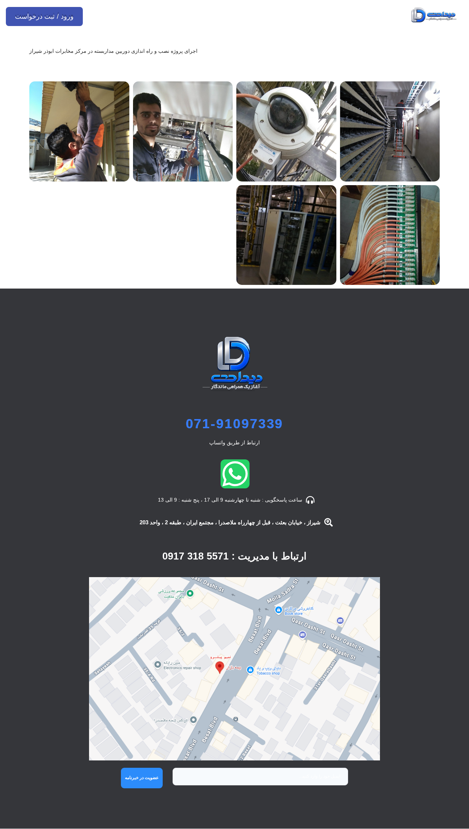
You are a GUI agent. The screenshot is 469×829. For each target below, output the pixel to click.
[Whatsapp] (235, 473)
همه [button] (253, 67)
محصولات (307, 14)
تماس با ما (126, 14)
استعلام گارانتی (183, 14)
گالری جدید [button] (223, 67)
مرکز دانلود (248, 14)
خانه (346, 14)
